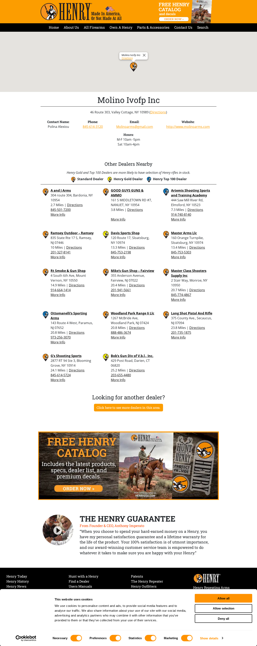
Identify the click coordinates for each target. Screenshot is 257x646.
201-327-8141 (61, 252)
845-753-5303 (181, 252)
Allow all (223, 598)
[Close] (145, 55)
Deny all (223, 618)
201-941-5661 (121, 290)
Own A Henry (121, 27)
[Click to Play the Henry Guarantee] (58, 530)
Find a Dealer (79, 581)
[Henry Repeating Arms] (81, 11)
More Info (58, 214)
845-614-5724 (61, 375)
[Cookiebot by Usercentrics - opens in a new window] (26, 638)
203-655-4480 (121, 375)
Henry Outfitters (143, 586)
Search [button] (202, 27)
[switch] (115, 638)
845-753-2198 (121, 252)
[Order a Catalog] (128, 465)
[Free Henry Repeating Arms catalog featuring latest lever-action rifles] (186, 11)
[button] (133, 67)
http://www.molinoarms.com (188, 126)
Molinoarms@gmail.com (134, 126)
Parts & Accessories (153, 27)
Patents (137, 576)
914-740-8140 (181, 214)
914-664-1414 (61, 290)
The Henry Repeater (147, 581)
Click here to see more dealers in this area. (128, 407)
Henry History (17, 581)
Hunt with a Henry (83, 576)
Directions (127, 58)
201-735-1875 (181, 332)
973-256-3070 (61, 337)
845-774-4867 (181, 295)
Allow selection (223, 608)
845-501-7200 (61, 210)
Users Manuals (80, 586)
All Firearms (94, 27)
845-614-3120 (93, 126)
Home (54, 27)
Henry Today (16, 576)
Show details (209, 638)
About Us (71, 27)
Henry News (16, 586)
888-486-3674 (121, 332)
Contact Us (183, 27)
